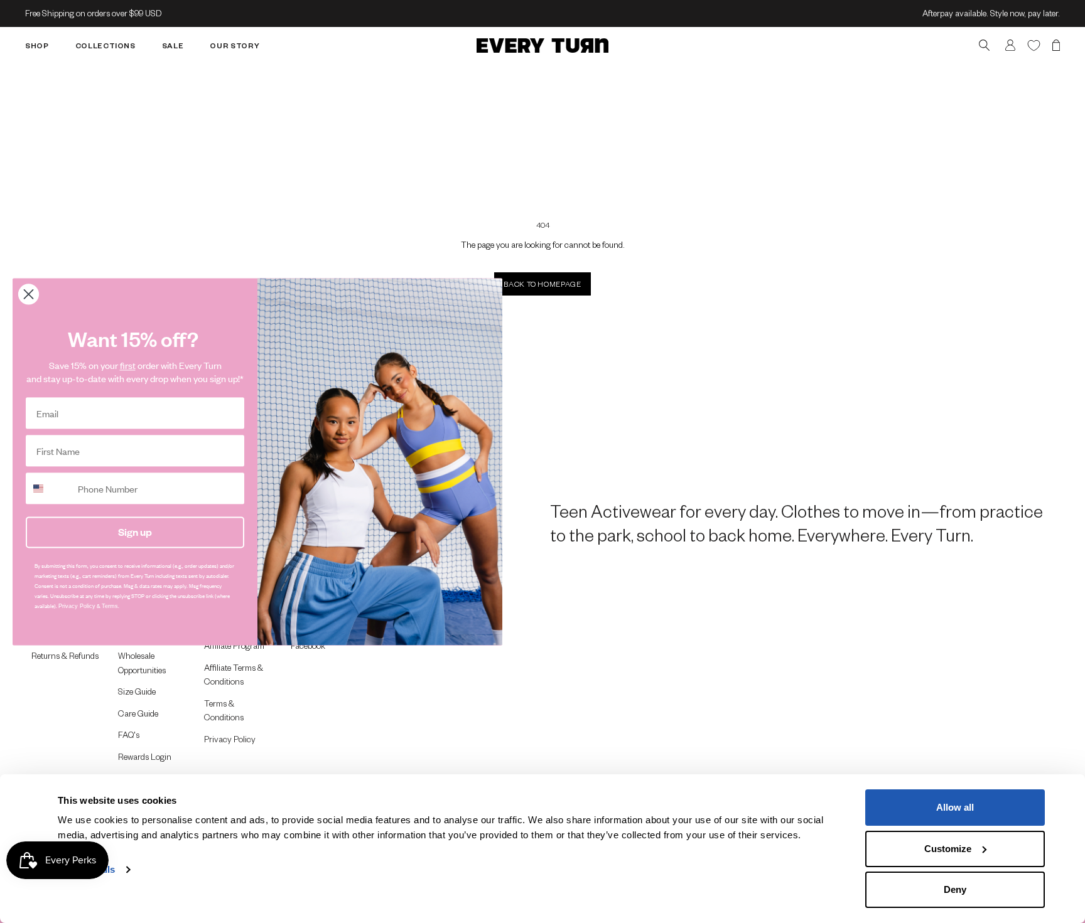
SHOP (37, 45)
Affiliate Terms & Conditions (233, 674)
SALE (173, 45)
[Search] (984, 45)
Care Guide (138, 713)
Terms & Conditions (224, 710)
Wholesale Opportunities (142, 662)
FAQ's (128, 734)
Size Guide (137, 691)
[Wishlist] (1033, 45)
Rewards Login (144, 756)
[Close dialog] (29, 294)
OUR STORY (234, 45)
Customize (947, 848)
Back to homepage (542, 284)
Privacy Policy (230, 739)
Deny (955, 889)
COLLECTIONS (105, 45)
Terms (110, 606)
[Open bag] (1056, 45)
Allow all (955, 807)
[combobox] (49, 488)
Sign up (135, 532)
